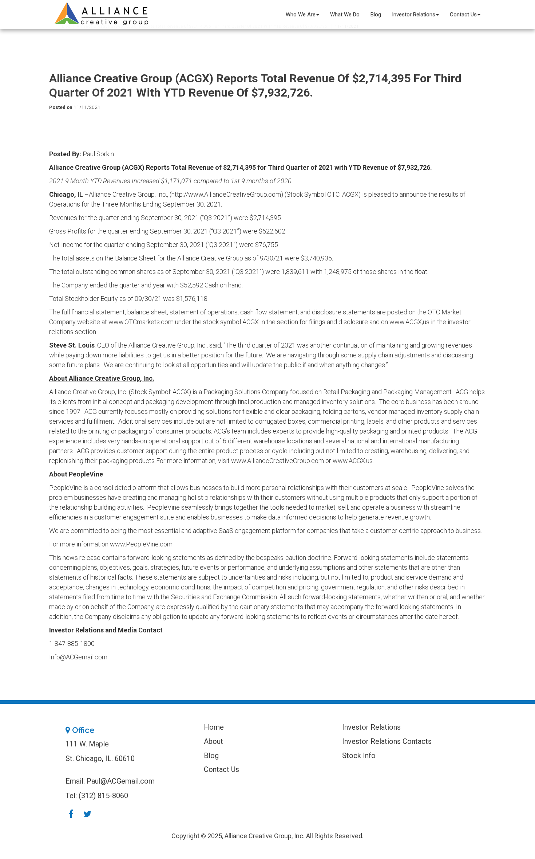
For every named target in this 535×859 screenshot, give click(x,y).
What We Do (345, 14)
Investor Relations (413, 14)
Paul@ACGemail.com (121, 781)
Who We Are (301, 14)
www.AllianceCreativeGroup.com (277, 460)
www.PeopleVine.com (141, 544)
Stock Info (359, 755)
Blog (375, 14)
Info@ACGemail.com (78, 657)
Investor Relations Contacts (387, 741)
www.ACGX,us (409, 322)
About (213, 741)
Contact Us (463, 14)
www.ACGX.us (353, 460)
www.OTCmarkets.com (141, 322)
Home (214, 727)
